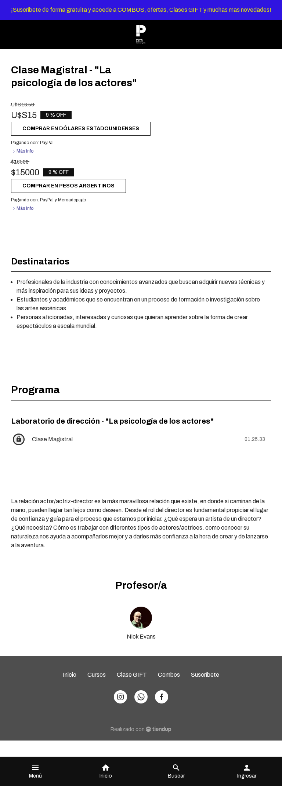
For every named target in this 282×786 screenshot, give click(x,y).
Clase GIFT (132, 675)
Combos (169, 675)
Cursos (96, 675)
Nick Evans (141, 636)
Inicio (69, 675)
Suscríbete (205, 675)
